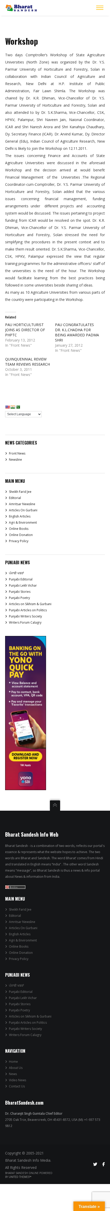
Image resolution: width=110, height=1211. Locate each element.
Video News (17, 1080)
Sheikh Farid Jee (20, 491)
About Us (16, 1068)
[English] (7, 407)
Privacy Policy (18, 541)
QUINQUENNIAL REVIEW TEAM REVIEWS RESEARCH (27, 362)
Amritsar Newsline (22, 504)
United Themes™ (20, 1177)
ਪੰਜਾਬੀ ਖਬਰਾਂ (16, 573)
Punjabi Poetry (19, 598)
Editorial (15, 498)
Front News (17, 453)
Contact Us (17, 1086)
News (13, 1074)
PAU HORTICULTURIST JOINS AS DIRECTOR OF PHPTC (25, 329)
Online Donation (21, 535)
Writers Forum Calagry (25, 622)
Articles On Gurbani (23, 510)
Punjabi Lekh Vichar (23, 585)
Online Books (18, 528)
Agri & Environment (23, 522)
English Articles (19, 516)
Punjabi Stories (19, 591)
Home (13, 1061)
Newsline (15, 459)
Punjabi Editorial (20, 579)
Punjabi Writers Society (25, 616)
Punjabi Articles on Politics (28, 610)
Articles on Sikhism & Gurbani (30, 604)
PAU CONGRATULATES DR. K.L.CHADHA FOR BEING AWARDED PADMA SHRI (77, 332)
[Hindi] (12, 407)
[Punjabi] (17, 407)
